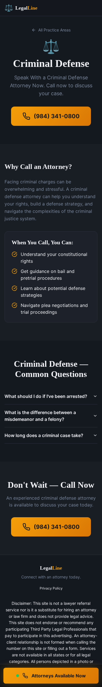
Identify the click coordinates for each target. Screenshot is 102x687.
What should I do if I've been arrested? (46, 396)
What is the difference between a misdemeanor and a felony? (40, 416)
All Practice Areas (54, 29)
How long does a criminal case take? (44, 435)
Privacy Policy (51, 588)
